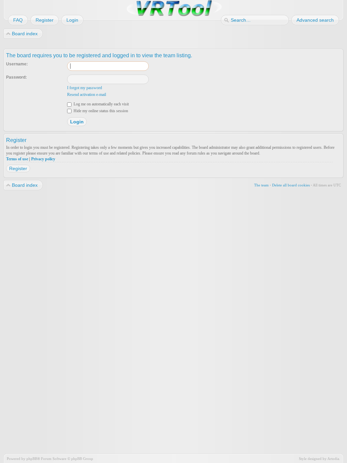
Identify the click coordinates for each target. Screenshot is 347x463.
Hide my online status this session (100, 110)
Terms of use (17, 159)
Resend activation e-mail (86, 94)
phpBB (31, 459)
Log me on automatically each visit (101, 104)
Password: (16, 77)
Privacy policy (43, 159)
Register (18, 168)
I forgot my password (84, 87)
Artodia (333, 459)
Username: (17, 64)
